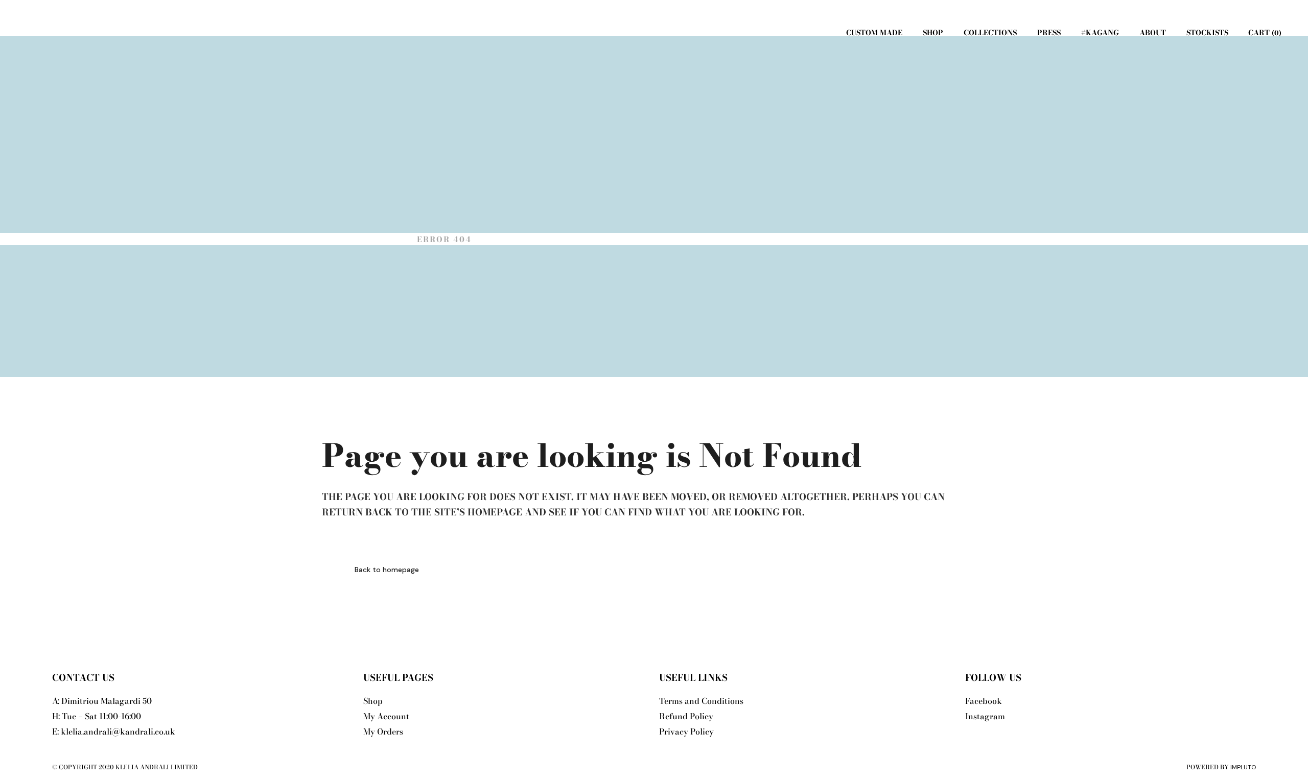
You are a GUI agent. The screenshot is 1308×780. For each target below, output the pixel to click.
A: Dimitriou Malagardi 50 (102, 701)
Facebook (983, 701)
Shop (373, 701)
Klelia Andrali (364, 239)
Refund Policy (686, 716)
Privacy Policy (686, 731)
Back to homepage (387, 569)
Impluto (1243, 767)
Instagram (985, 716)
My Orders (383, 731)
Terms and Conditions (701, 701)
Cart (1263, 32)
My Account (386, 716)
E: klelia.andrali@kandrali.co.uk (113, 731)
